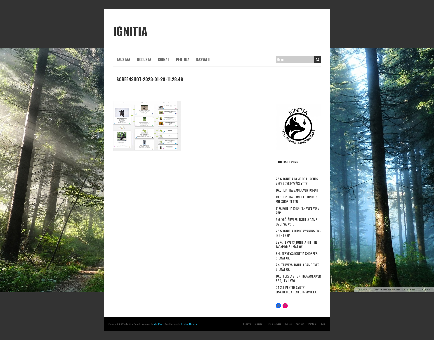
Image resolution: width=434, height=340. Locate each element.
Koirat (163, 59)
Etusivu (247, 323)
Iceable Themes (189, 324)
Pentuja (182, 59)
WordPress (159, 324)
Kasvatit (203, 59)
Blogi (323, 323)
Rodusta (144, 59)
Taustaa (123, 59)
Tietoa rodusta (274, 323)
